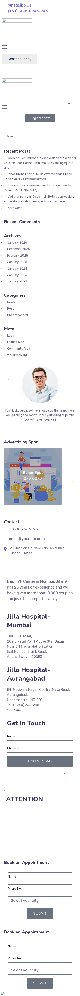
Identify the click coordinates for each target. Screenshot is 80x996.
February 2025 (17, 255)
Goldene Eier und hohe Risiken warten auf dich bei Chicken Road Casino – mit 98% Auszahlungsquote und (40, 162)
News (11, 302)
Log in (11, 335)
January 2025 (17, 262)
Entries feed (15, 342)
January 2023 (17, 275)
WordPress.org (17, 355)
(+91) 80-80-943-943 (27, 776)
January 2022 (17, 281)
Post (10, 308)
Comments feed (18, 348)
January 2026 (17, 242)
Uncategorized (17, 315)
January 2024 (17, 268)
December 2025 (18, 249)
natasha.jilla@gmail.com (28, 786)
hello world (15, 208)
